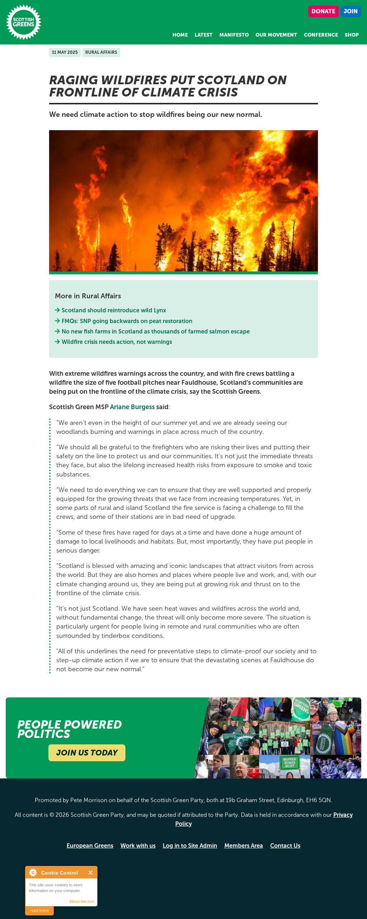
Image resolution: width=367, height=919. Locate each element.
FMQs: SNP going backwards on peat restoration (127, 321)
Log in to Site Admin (190, 845)
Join (351, 11)
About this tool (82, 901)
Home (180, 35)
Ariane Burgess (132, 407)
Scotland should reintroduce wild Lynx (114, 310)
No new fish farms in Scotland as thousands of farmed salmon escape (156, 331)
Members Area (243, 845)
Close (91, 872)
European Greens (90, 845)
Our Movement (276, 35)
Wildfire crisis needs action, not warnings (117, 341)
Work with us (138, 845)
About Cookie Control (32, 872)
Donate (323, 11)
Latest (204, 35)
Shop (352, 35)
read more (39, 910)
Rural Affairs (101, 52)
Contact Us (285, 845)
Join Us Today (87, 753)
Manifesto (234, 35)
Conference (321, 35)
